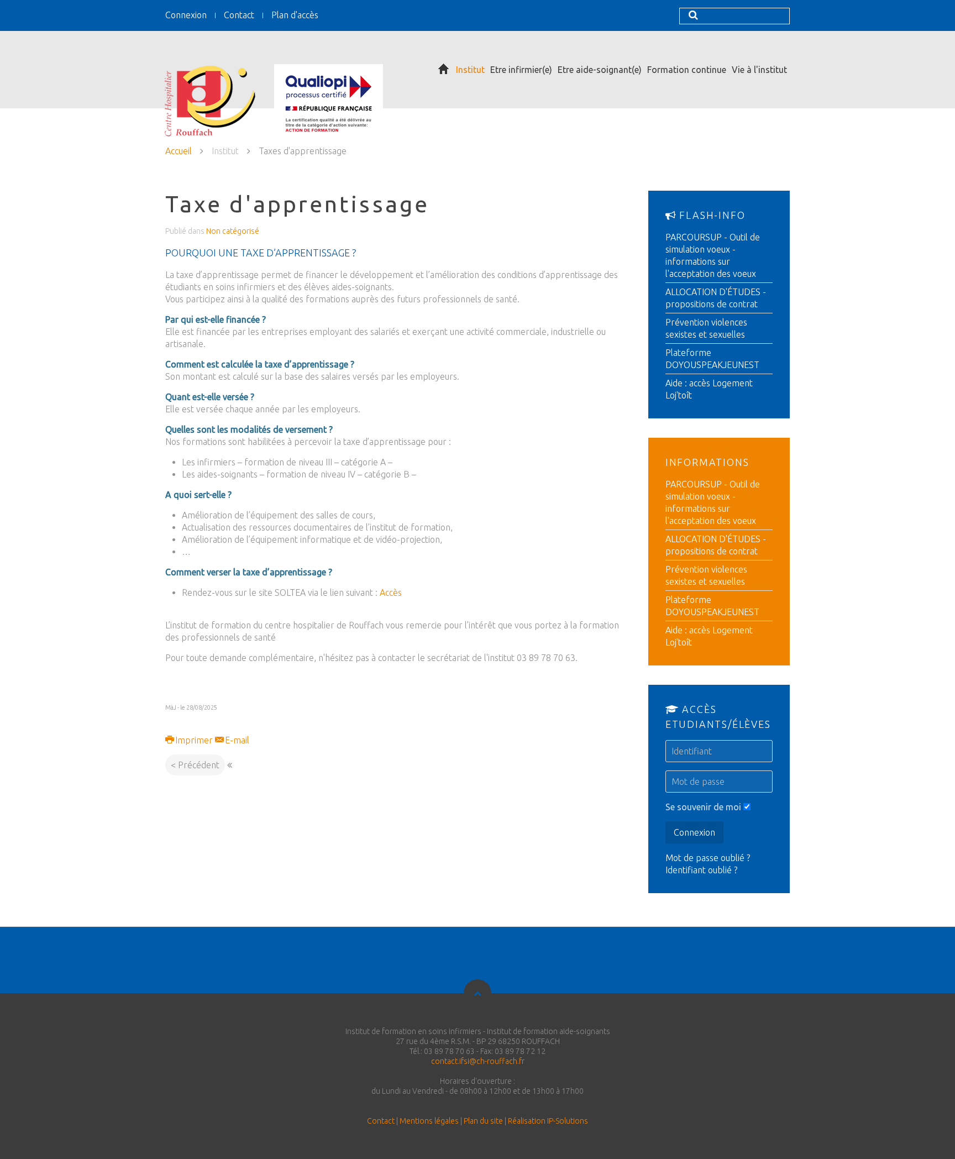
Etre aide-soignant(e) (600, 70)
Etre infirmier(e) (521, 70)
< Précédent (195, 765)
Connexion (186, 15)
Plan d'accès (294, 15)
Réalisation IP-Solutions (548, 1120)
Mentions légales (429, 1120)
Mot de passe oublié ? (707, 858)
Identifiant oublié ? (701, 870)
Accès (391, 592)
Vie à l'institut (759, 70)
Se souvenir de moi (703, 807)
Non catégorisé (232, 231)
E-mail (236, 740)
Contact (239, 15)
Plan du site (483, 1120)
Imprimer (194, 740)
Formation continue (686, 70)
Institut (470, 70)
